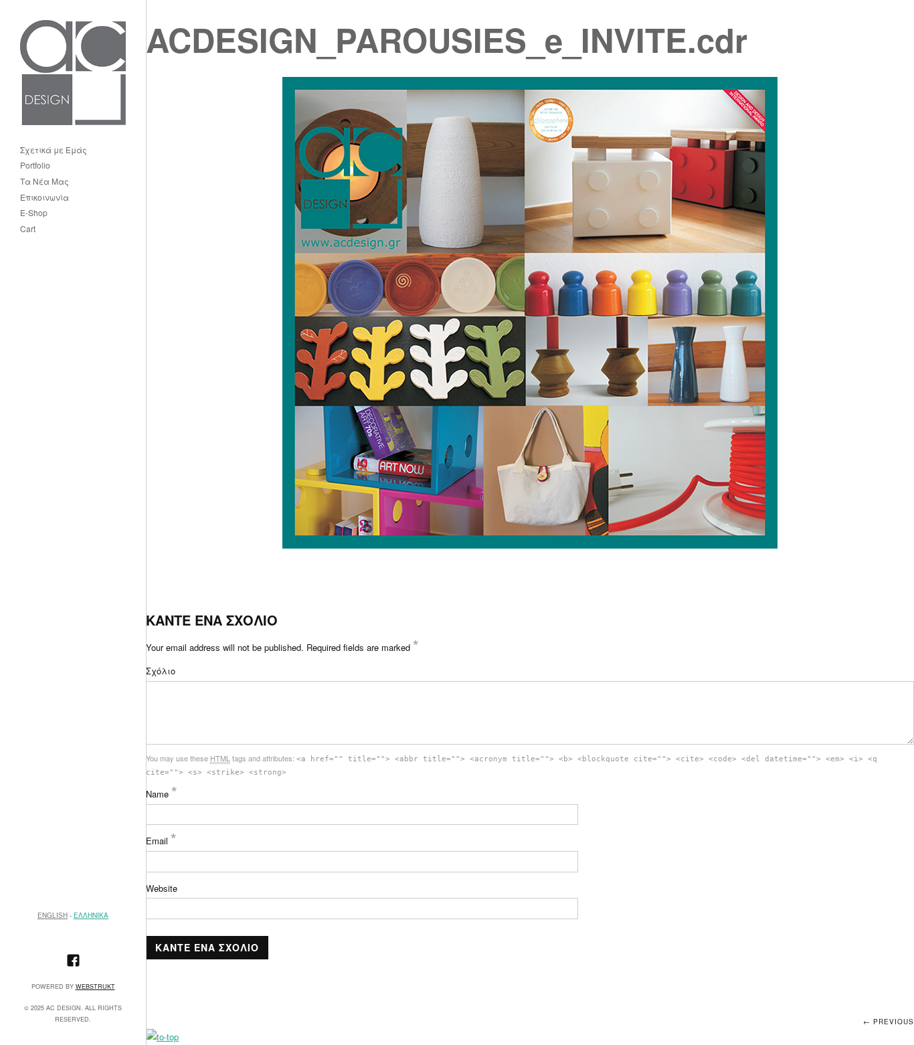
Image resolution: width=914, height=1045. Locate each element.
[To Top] (162, 1036)
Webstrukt (95, 986)
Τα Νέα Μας (44, 182)
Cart (27, 229)
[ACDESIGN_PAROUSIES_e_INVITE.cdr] (530, 313)
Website (161, 888)
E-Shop (34, 213)
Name (161, 793)
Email (161, 840)
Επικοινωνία (44, 198)
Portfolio (35, 166)
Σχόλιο (160, 670)
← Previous (888, 1021)
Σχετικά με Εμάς (53, 150)
